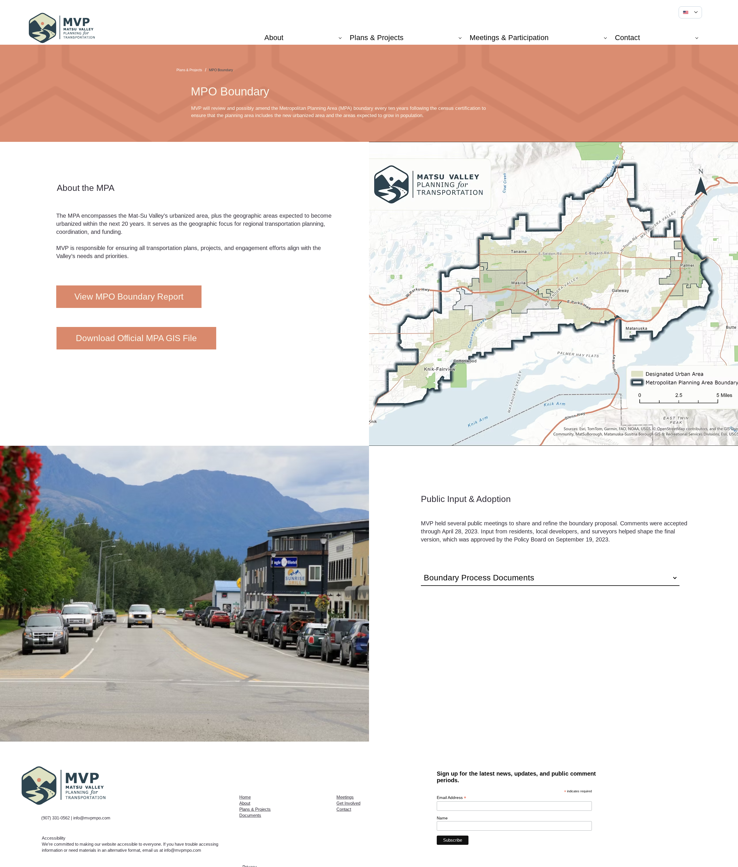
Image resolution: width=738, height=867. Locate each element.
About (244, 803)
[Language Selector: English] (690, 12)
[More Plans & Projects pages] (460, 38)
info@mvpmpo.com (91, 817)
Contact (343, 809)
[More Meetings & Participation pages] (605, 38)
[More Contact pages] (696, 38)
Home (245, 797)
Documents (250, 815)
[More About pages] (340, 38)
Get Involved (348, 803)
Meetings (345, 797)
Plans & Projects (255, 809)
